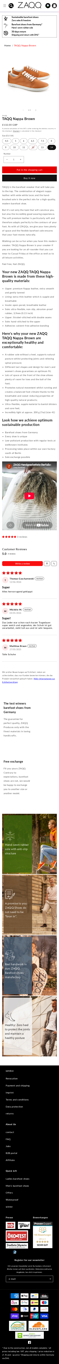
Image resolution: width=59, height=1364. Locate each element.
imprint (10, 1092)
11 (23, 147)
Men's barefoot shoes (17, 1185)
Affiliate (10, 1160)
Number (7, 154)
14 (51, 147)
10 (14, 147)
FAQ (8, 1139)
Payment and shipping (18, 1085)
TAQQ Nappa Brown (25, 45)
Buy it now (29, 178)
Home (7, 45)
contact (10, 1132)
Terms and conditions (17, 1099)
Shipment (16, 131)
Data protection (14, 1106)
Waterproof (12, 1199)
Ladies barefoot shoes (18, 1178)
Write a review (22, 563)
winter (9, 1206)
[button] (11, 5)
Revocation (12, 1078)
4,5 (6, 141)
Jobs (8, 1146)
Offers (9, 1192)
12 (33, 147)
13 (42, 147)
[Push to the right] (36, 110)
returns (10, 1113)
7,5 (42, 141)
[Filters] (47, 563)
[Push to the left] (23, 110)
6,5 (32, 141)
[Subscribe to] (50, 1279)
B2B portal (11, 1153)
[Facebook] (29, 1343)
